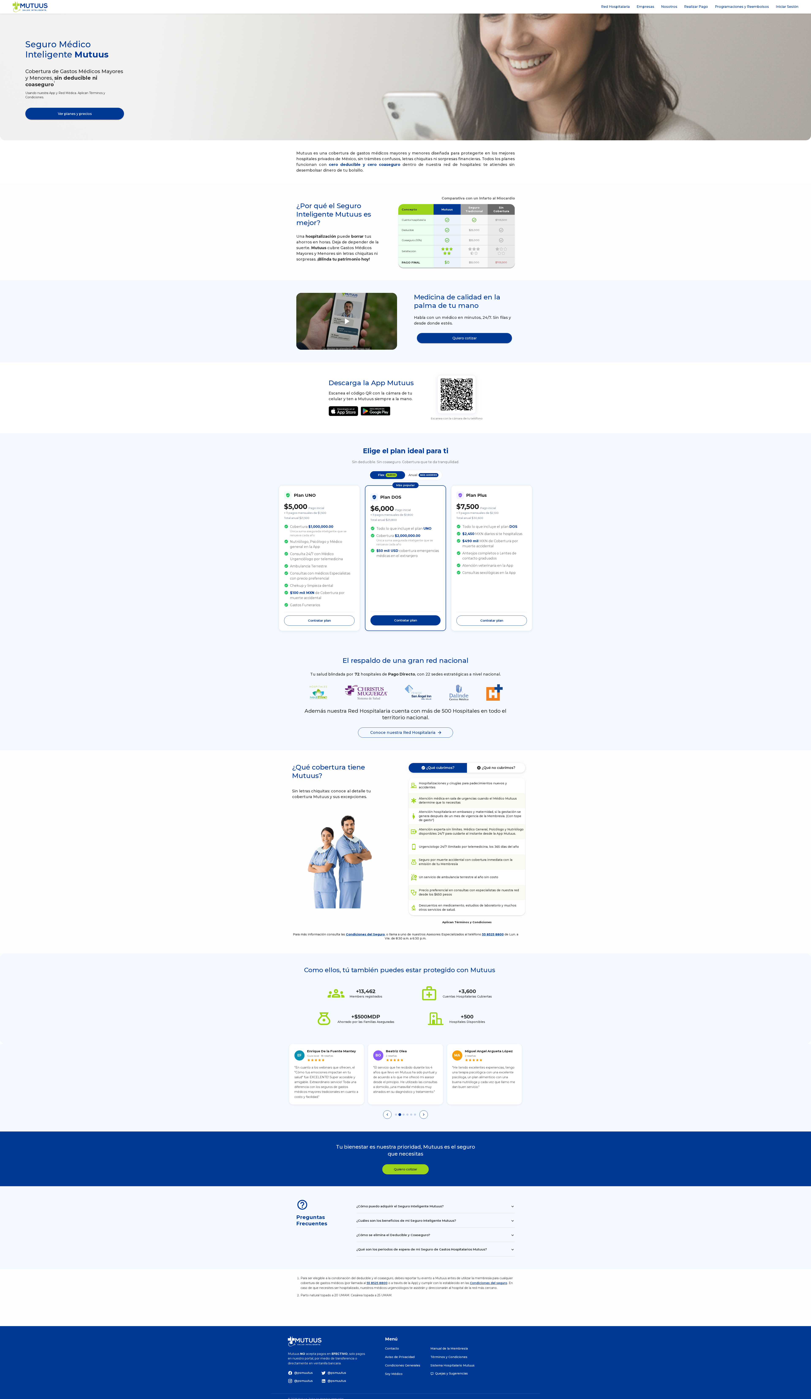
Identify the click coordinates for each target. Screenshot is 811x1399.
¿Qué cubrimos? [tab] (440, 768)
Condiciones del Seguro (365, 934)
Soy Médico (394, 1374)
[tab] (396, 1115)
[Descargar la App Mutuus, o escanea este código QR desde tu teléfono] (456, 394)
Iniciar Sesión (787, 7)
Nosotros (669, 7)
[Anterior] (387, 1114)
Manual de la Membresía (449, 1348)
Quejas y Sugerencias (451, 1373)
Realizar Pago (696, 7)
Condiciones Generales (402, 1365)
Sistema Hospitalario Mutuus (452, 1365)
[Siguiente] (423, 1114)
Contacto (392, 1348)
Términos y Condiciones (448, 1357)
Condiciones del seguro (488, 1283)
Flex (387, 475)
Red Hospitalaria (615, 7)
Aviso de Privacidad (400, 1357)
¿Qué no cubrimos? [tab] (498, 768)
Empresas (645, 7)
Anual (422, 475)
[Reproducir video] (346, 321)
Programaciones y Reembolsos (742, 7)
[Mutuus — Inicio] (30, 6)
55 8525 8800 (493, 934)
